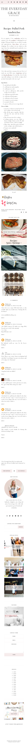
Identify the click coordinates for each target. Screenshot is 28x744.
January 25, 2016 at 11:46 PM (9, 427)
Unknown (8, 304)
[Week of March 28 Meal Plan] (14, 576)
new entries (6, 470)
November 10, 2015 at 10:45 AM (13, 324)
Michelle (7, 379)
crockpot (13, 40)
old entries (21, 470)
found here (19, 73)
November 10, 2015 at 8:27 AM (13, 305)
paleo (3, 209)
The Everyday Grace (14, 11)
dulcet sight (16, 741)
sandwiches (17, 38)
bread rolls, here (8, 75)
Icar (6, 352)
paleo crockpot (9, 209)
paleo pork (18, 209)
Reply (2, 317)
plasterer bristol (9, 426)
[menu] (2, 2)
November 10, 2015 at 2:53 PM (13, 380)
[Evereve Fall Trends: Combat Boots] (14, 556)
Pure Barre (16, 44)
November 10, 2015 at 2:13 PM (13, 354)
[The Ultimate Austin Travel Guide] (14, 597)
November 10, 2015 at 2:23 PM (13, 369)
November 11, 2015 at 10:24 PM (13, 393)
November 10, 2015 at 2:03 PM (13, 341)
